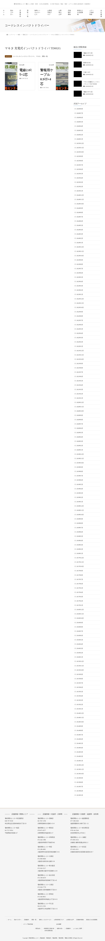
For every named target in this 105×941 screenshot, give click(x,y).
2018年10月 (80, 514)
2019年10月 (80, 463)
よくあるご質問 (77, 928)
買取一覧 (27, 13)
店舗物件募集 (69, 12)
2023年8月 (79, 264)
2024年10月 (80, 204)
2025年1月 (79, 191)
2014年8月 (79, 730)
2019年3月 (79, 493)
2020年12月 (80, 402)
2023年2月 (79, 290)
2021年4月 (79, 385)
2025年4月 (79, 178)
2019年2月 (79, 497)
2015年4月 (79, 696)
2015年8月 (79, 678)
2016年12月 (80, 609)
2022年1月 (79, 346)
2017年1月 (79, 605)
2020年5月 (79, 432)
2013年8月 (79, 782)
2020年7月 (79, 424)
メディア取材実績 (91, 12)
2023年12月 (80, 247)
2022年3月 (79, 337)
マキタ (38, 56)
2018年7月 (79, 527)
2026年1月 (79, 139)
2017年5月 (79, 588)
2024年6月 (79, 221)
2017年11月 (80, 562)
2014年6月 (79, 739)
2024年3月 (79, 234)
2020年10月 (80, 411)
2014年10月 (80, 722)
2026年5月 (79, 122)
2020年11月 (80, 407)
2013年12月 (80, 765)
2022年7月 (79, 320)
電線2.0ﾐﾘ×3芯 (88, 53)
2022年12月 (80, 299)
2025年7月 (79, 165)
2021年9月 (79, 363)
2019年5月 (79, 484)
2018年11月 (80, 510)
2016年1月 (79, 657)
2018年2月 (79, 549)
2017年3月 (79, 596)
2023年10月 (80, 255)
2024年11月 (80, 199)
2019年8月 (79, 471)
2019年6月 (79, 480)
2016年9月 (79, 622)
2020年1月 (79, 450)
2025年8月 (79, 161)
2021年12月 (80, 350)
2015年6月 (79, 687)
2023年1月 (79, 294)
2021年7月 (79, 372)
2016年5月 (79, 640)
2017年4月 (79, 592)
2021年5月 (79, 381)
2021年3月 (79, 389)
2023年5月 (79, 277)
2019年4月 (79, 489)
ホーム (3, 12)
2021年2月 (79, 394)
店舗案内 (20, 13)
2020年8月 (79, 419)
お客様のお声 (60, 12)
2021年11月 (80, 355)
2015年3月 (79, 700)
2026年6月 (79, 117)
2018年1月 (79, 553)
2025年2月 (79, 186)
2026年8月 (79, 109)
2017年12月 (80, 558)
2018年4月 (79, 540)
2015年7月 (79, 683)
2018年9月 (79, 519)
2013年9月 (79, 778)
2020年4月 (79, 437)
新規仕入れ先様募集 (80, 12)
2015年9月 (79, 674)
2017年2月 (79, 601)
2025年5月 (79, 173)
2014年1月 (79, 761)
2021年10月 (80, 359)
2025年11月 (80, 147)
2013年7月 (79, 786)
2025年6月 (79, 169)
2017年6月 (79, 584)
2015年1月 (79, 709)
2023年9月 (79, 260)
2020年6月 (79, 428)
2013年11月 (80, 769)
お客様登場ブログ (49, 12)
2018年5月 (79, 536)
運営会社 (37, 928)
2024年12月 (80, 195)
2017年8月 (79, 575)
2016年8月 (79, 627)
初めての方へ (11, 12)
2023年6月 (79, 273)
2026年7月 (79, 113)
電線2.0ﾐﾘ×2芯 (88, 92)
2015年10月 (80, 670)
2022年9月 (79, 312)
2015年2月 (79, 704)
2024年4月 (79, 230)
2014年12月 (80, 713)
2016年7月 (79, 631)
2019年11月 (80, 458)
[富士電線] (11, 70)
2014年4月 (79, 748)
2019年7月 (79, 476)
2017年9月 (79, 571)
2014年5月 (79, 743)
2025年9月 (79, 156)
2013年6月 (79, 791)
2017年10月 (80, 566)
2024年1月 (79, 242)
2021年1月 (79, 398)
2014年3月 (79, 752)
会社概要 (101, 13)
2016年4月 (79, 644)
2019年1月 (79, 501)
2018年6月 (79, 532)
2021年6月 (79, 376)
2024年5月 (79, 225)
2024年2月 (79, 238)
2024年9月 (79, 208)
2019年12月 (80, 454)
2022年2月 (79, 342)
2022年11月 (80, 303)
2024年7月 (79, 217)
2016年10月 (80, 618)
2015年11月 (80, 666)
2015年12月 (80, 661)
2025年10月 (80, 152)
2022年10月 (80, 307)
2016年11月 (80, 614)
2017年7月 (79, 579)
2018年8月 (79, 523)
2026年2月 (79, 135)
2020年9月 (79, 415)
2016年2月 (79, 653)
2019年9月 (79, 467)
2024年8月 (79, 212)
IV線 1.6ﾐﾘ (86, 72)
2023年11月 (80, 251)
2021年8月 (79, 368)
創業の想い (60, 928)
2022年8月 (79, 316)
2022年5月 (79, 329)
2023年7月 (79, 268)
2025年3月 (79, 182)
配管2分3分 (87, 62)
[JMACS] (62, 70)
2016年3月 (79, 648)
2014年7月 (79, 735)
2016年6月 (79, 635)
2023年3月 (79, 286)
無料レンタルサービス (37, 12)
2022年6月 (79, 324)
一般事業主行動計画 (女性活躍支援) (48, 929)
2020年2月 (79, 445)
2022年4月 (79, 333)
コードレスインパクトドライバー (24, 56)
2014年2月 (79, 756)
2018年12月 (80, 506)
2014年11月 (80, 717)
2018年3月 (79, 545)
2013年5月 (79, 795)
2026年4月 (79, 126)
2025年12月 (80, 143)
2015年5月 (79, 691)
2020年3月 (79, 441)
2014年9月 (79, 726)
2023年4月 (79, 281)
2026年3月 (79, 130)
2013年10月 (80, 773)
